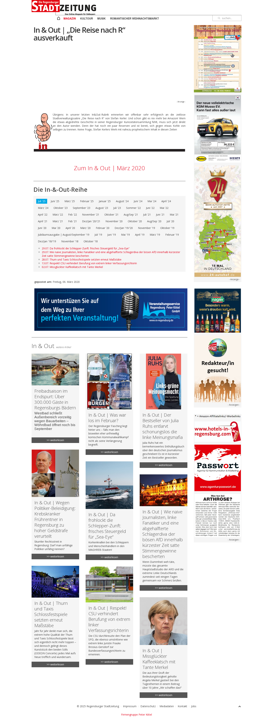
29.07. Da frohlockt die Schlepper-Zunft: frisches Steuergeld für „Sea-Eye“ (85, 248)
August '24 (122, 201)
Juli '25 (42, 201)
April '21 (42, 221)
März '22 (58, 214)
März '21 (58, 221)
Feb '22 (72, 214)
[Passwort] (217, 467)
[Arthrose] (217, 515)
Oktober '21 (111, 214)
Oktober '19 (167, 228)
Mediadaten (167, 706)
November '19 (146, 228)
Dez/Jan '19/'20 (124, 228)
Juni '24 (138, 201)
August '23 (101, 208)
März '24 (43, 208)
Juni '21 (160, 214)
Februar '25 (87, 201)
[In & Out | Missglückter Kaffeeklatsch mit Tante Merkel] (163, 647)
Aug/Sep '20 (154, 221)
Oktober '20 (135, 221)
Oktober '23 (60, 208)
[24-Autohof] (217, 221)
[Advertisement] (109, 74)
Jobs (193, 706)
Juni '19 (111, 234)
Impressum (129, 706)
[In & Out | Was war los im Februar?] (109, 404)
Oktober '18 (91, 241)
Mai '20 (56, 228)
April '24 (166, 201)
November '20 (114, 221)
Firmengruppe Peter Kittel (136, 714)
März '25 (69, 201)
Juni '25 (55, 201)
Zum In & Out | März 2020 (109, 168)
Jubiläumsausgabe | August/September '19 (63, 234)
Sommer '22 (133, 208)
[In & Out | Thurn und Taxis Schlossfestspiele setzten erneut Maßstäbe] (55, 616)
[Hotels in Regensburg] (217, 431)
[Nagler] (217, 310)
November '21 (90, 214)
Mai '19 (125, 234)
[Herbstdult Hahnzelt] (217, 58)
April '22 (42, 214)
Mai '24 (151, 201)
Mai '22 (164, 208)
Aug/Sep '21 (131, 214)
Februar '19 (172, 234)
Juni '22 (150, 208)
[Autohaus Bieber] (217, 128)
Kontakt (182, 706)
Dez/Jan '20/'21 (91, 221)
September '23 (81, 208)
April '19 (139, 234)
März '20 (85, 228)
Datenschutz (148, 706)
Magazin (70, 18)
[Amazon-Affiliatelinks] (217, 416)
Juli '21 (147, 214)
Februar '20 (102, 228)
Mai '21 (174, 214)
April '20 (70, 228)
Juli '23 (117, 208)
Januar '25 (105, 201)
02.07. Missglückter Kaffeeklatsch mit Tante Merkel (72, 267)
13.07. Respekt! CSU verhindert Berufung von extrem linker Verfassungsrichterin (89, 263)
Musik (101, 18)
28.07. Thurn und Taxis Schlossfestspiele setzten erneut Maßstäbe (81, 259)
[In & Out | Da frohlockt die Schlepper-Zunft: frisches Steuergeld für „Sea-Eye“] (109, 510)
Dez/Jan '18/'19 (47, 241)
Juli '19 (98, 234)
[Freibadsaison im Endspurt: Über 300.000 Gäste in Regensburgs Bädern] (55, 398)
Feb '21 (72, 221)
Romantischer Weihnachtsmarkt (134, 18)
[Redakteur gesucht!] (217, 368)
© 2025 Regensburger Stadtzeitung (98, 706)
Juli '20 (170, 221)
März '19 (155, 234)
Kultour (86, 18)
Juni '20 (42, 228)
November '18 (69, 241)
